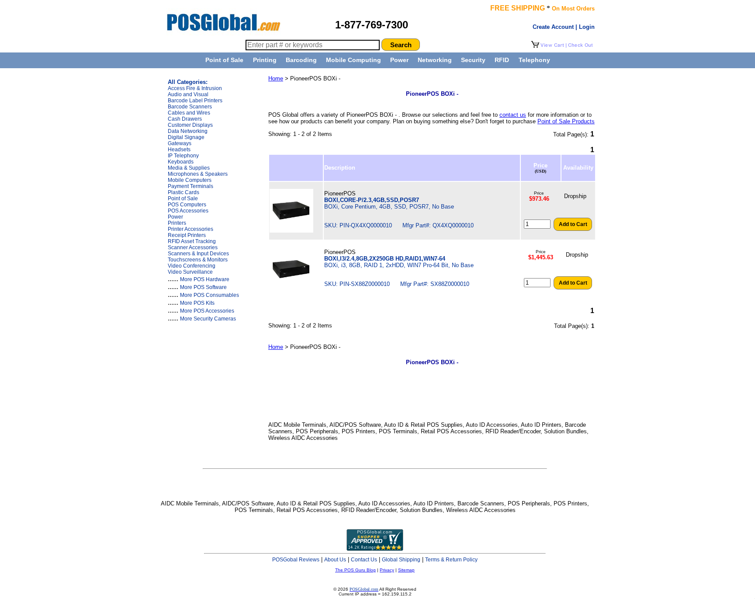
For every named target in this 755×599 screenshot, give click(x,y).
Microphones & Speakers (198, 174)
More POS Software (203, 287)
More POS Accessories (207, 311)
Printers (177, 223)
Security (473, 59)
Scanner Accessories (193, 247)
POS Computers (187, 205)
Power (399, 59)
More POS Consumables (209, 295)
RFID (502, 59)
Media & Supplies (189, 168)
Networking (435, 59)
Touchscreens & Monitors (198, 260)
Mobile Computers (189, 180)
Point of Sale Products (566, 121)
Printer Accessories (190, 229)
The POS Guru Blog (355, 570)
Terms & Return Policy (451, 560)
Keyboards (181, 162)
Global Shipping (401, 560)
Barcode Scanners (190, 107)
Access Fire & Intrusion (195, 88)
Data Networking (188, 131)
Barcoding (301, 59)
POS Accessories (188, 211)
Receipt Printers (187, 235)
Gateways (179, 143)
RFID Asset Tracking (192, 241)
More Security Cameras (208, 319)
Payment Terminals (190, 186)
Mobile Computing (353, 59)
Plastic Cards (183, 192)
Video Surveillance (190, 272)
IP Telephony (183, 156)
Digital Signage (186, 137)
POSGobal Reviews (295, 560)
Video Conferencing (191, 266)
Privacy (387, 570)
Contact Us (364, 560)
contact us (512, 114)
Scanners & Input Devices (198, 254)
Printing (265, 59)
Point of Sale (224, 59)
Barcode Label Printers (195, 101)
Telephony (534, 59)
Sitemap (406, 570)
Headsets (179, 149)
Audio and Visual (188, 94)
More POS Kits (197, 303)
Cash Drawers (185, 119)
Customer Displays (190, 125)
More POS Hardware (204, 279)
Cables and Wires (189, 113)
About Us (335, 560)
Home (275, 78)
